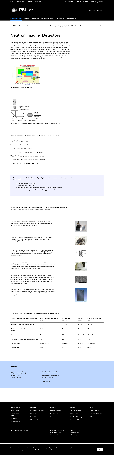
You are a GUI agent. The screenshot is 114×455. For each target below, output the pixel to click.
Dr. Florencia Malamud (49, 372)
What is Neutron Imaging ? (92, 26)
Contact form (75, 432)
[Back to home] (22, 10)
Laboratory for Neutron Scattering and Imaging (50, 26)
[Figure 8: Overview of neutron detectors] (25, 74)
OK (99, 449)
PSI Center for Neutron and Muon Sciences (24, 26)
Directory (74, 435)
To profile (45, 381)
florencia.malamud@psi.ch (50, 375)
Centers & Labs (20, 1)
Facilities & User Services (34, 1)
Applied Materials (96, 11)
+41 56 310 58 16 (47, 377)
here (64, 450)
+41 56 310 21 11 (76, 430)
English (92, 1)
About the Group (78, 26)
